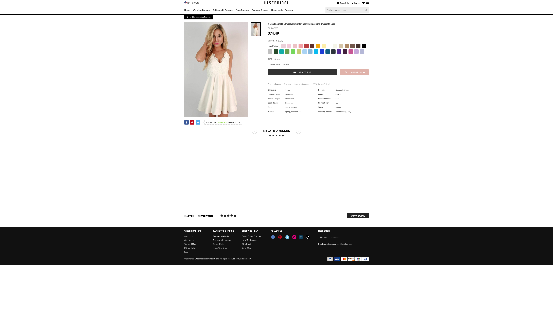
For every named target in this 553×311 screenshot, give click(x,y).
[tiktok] (308, 237)
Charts (280, 41)
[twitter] (287, 237)
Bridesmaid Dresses (223, 10)
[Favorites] (363, 3)
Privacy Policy (190, 248)
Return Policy (219, 244)
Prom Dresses (242, 10)
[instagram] (294, 237)
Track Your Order (220, 248)
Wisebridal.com (244, 258)
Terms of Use (190, 244)
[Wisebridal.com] (187, 17)
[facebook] (273, 237)
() (234, 122)
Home (187, 10)
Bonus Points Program (251, 236)
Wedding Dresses (201, 10)
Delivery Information (222, 240)
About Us (188, 236)
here (350, 244)
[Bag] (367, 3)
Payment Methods (221, 236)
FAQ (186, 252)
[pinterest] (280, 237)
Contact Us (344, 2)
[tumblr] (301, 237)
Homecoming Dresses (282, 10)
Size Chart (246, 244)
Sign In (356, 2)
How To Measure (249, 240)
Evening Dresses (260, 10)
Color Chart (247, 248)
